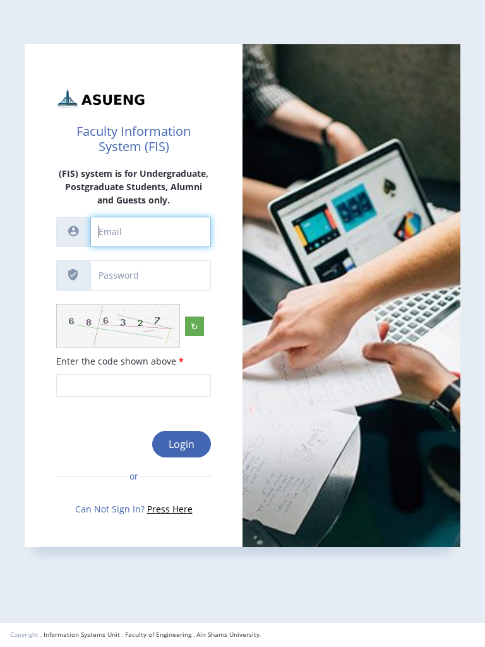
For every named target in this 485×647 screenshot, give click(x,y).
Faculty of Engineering (158, 634)
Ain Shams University (228, 634)
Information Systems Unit (82, 634)
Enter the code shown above (120, 361)
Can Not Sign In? (134, 509)
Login (182, 444)
